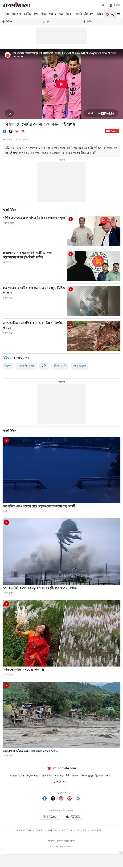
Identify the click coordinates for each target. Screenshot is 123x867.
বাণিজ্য (43, 14)
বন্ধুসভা (75, 776)
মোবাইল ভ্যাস (60, 782)
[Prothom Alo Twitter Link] (54, 799)
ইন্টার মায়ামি (60, 366)
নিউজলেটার (96, 830)
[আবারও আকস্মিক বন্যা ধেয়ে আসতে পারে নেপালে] (61, 715)
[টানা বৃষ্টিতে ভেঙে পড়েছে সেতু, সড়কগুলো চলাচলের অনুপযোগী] (61, 470)
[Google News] (78, 799)
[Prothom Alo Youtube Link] (71, 799)
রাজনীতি (27, 14)
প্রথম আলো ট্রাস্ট (62, 776)
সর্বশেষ (6, 14)
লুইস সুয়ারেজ (79, 366)
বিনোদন (70, 14)
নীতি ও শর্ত (67, 830)
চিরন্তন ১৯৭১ (87, 776)
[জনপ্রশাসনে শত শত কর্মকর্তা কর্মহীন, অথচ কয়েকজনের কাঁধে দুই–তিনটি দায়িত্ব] (93, 266)
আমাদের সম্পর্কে (23, 830)
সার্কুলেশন (52, 830)
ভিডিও (100, 14)
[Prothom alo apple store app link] (73, 817)
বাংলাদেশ (16, 14)
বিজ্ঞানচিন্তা (47, 776)
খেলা (60, 14)
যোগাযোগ (81, 830)
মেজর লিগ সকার (26, 366)
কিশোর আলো (32, 776)
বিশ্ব (36, 14)
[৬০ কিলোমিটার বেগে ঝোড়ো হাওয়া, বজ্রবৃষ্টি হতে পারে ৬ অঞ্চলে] (61, 551)
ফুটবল (8, 366)
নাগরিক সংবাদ (17, 776)
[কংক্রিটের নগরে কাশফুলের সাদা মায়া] (61, 633)
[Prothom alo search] (103, 5)
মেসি (44, 366)
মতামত (52, 14)
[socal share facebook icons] (6, 132)
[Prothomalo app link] (50, 817)
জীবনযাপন (89, 14)
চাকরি (79, 14)
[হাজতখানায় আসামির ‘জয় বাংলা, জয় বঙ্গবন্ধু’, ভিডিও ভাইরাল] (93, 301)
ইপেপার (99, 776)
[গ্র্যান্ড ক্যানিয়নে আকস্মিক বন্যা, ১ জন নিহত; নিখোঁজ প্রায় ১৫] (93, 336)
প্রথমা (107, 776)
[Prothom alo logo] (61, 769)
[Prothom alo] (16, 5)
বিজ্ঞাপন (39, 830)
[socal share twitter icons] (12, 132)
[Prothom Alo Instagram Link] (63, 799)
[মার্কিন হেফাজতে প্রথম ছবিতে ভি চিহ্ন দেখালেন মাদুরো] (93, 231)
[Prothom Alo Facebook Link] (46, 799)
